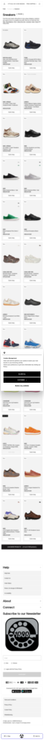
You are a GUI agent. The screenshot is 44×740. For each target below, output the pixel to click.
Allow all (22, 374)
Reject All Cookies (22, 386)
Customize (21, 380)
